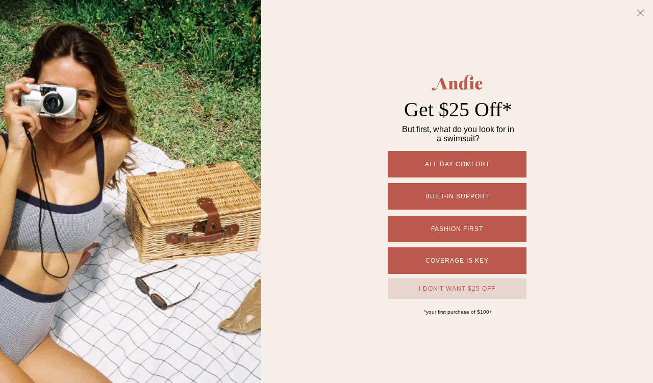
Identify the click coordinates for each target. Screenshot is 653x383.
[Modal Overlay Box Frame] (326, 191)
